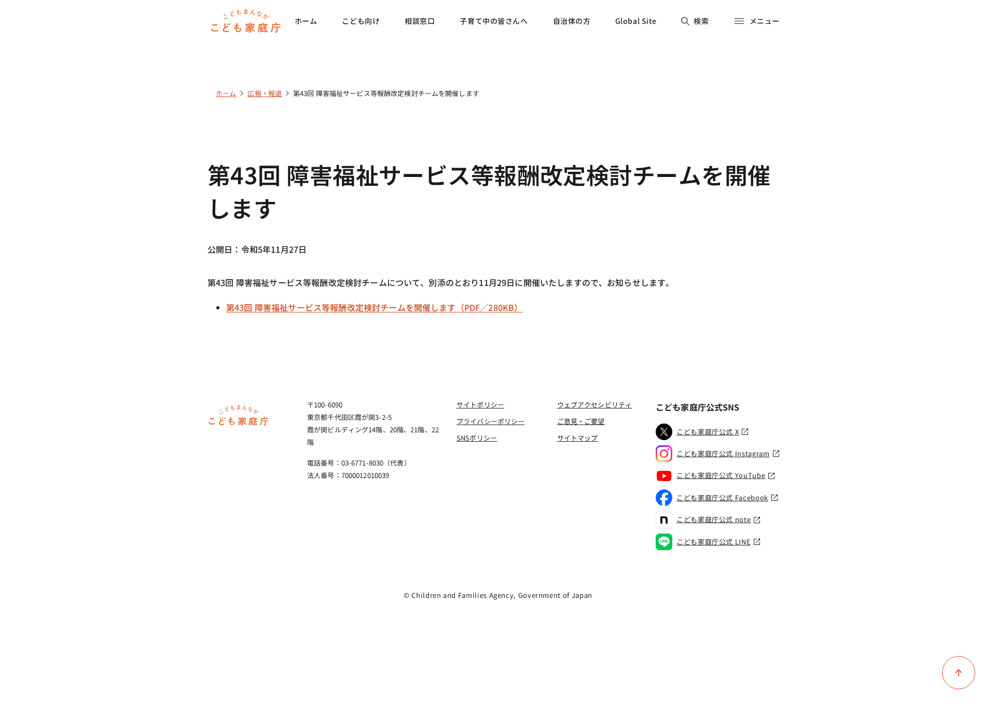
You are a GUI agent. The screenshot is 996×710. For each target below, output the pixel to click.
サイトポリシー (480, 404)
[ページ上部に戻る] (958, 672)
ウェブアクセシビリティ (594, 404)
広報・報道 (264, 93)
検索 (701, 21)
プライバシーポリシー (490, 421)
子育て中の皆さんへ (494, 21)
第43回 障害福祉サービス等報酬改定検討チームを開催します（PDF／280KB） (374, 307)
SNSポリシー (477, 438)
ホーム (306, 21)
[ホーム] (239, 424)
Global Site (636, 21)
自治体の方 (572, 21)
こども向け (361, 21)
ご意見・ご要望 (581, 421)
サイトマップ (577, 438)
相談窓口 (420, 21)
